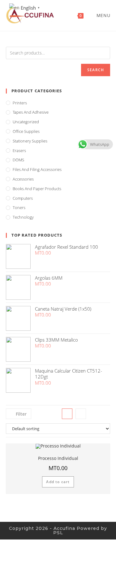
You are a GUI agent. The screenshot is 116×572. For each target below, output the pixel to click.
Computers (23, 198)
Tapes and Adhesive (31, 112)
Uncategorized (26, 121)
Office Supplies (26, 131)
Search (95, 69)
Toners (19, 207)
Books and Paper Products (37, 188)
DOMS (18, 160)
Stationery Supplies (30, 141)
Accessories (23, 179)
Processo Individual (58, 458)
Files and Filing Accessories (37, 169)
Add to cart (58, 481)
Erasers (19, 150)
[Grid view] (67, 413)
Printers (20, 103)
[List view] (80, 413)
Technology (23, 217)
